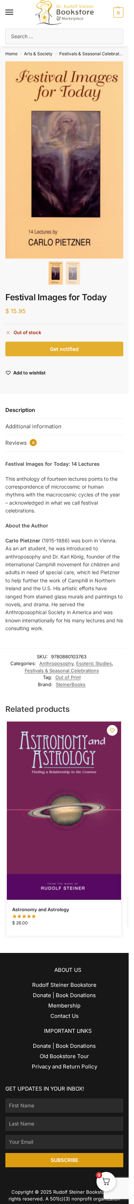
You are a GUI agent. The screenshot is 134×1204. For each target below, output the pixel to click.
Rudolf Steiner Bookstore (64, 984)
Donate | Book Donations (64, 995)
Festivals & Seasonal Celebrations (93, 53)
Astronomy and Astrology (40, 909)
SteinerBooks (70, 684)
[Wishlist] (112, 730)
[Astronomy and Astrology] (64, 810)
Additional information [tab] (33, 426)
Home (11, 53)
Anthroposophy (56, 663)
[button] (117, 12)
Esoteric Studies (94, 663)
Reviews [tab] (20, 442)
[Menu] (16, 12)
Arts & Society (38, 53)
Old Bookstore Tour (64, 1056)
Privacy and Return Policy (64, 1066)
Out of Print (68, 677)
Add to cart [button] (64, 928)
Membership (64, 1005)
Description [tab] (20, 410)
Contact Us (64, 1015)
